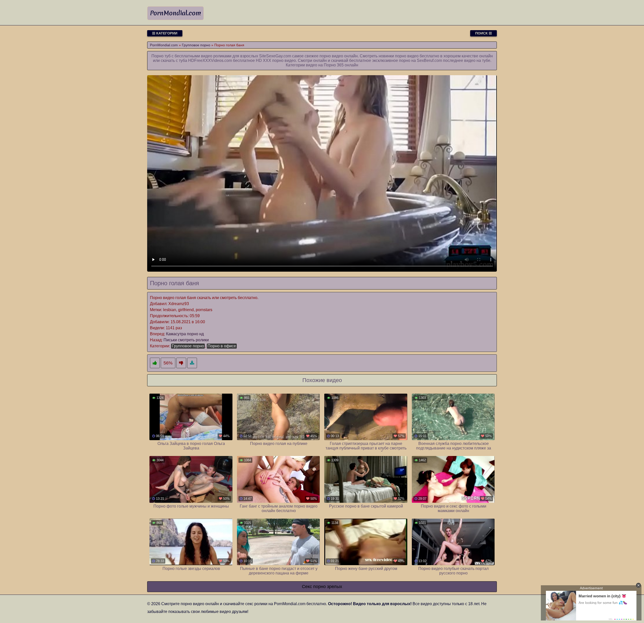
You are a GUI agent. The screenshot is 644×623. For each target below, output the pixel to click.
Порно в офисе (222, 346)
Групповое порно (188, 346)
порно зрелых (327, 586)
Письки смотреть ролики (186, 340)
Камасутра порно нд (185, 334)
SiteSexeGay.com (275, 56)
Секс (307, 586)
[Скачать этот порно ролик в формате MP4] (192, 363)
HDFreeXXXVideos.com (210, 60)
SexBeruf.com (429, 60)
